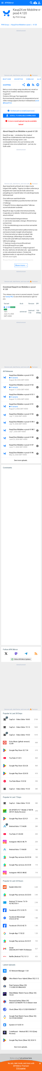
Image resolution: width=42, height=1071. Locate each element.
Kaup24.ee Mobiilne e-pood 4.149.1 (22, 422)
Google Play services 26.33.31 (20, 941)
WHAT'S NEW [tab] (7, 79)
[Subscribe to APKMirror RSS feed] (36, 654)
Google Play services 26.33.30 (20, 865)
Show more (20, 265)
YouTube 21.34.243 (16, 834)
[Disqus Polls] (21, 499)
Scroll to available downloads (23, 116)
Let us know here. (26, 1058)
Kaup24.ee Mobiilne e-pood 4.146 (21, 453)
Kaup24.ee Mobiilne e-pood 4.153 (21, 375)
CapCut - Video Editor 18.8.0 (19, 719)
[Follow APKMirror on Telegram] (26, 654)
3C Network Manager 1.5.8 (18, 971)
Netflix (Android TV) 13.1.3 (18, 956)
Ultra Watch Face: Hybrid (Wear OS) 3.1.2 (24, 979)
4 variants (14, 378)
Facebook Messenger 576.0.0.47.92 (17, 918)
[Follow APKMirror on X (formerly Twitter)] (6, 654)
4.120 (8, 307)
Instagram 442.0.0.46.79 (18, 842)
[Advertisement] (21, 53)
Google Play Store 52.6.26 (18, 766)
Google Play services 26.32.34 (20, 857)
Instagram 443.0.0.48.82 (18, 873)
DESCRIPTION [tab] (18, 79)
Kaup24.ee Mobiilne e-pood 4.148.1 (22, 429)
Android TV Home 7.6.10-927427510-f (18, 902)
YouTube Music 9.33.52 (17, 781)
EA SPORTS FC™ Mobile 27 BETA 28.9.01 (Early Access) (21, 811)
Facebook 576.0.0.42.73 (17, 926)
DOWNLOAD (30, 79)
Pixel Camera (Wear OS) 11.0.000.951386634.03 (18, 986)
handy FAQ (9, 297)
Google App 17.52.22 (16, 933)
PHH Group (21, 17)
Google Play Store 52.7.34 (18, 750)
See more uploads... (21, 460)
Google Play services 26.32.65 (20, 895)
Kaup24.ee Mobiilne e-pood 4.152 (21, 385)
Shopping (7, 85)
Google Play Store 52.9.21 (18, 819)
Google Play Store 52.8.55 (18, 773)
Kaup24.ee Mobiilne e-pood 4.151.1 (22, 394)
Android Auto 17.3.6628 (17, 826)
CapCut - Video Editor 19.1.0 (19, 727)
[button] (23, 85)
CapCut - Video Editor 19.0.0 (19, 735)
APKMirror (9, 3)
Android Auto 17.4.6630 (17, 849)
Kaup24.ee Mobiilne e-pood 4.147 (21, 445)
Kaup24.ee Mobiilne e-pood (20, 25)
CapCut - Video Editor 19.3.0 (19, 789)
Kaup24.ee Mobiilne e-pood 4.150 (21, 414)
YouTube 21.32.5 (15, 758)
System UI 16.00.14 (16, 1025)
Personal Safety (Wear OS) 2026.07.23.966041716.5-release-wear (23, 1002)
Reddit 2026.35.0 (15, 887)
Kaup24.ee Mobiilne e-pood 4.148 (21, 437)
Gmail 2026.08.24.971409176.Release (20, 949)
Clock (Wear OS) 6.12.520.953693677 (22, 1009)
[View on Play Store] (28, 85)
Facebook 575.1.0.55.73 (17, 910)
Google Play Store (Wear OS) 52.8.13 (22, 1040)
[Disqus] (21, 557)
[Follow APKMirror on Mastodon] (16, 654)
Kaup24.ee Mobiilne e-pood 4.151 (21, 404)
